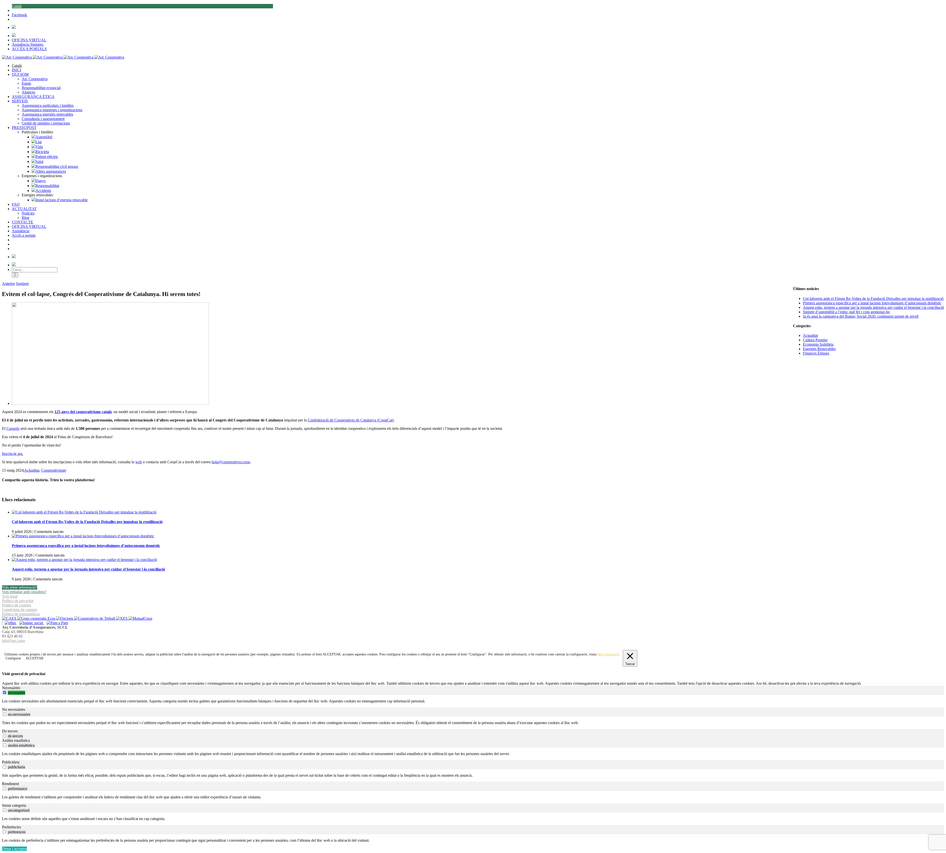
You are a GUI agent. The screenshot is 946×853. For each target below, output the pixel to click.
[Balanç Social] (30, 623)
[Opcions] (65, 618)
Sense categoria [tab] (14, 805)
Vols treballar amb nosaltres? (24, 592)
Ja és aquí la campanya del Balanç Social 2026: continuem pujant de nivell (860, 316)
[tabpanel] (473, 701)
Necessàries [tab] (11, 688)
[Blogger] (475, 646)
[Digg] (470, 646)
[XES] (122, 618)
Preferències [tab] (11, 827)
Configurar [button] (13, 658)
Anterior (8, 283)
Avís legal (9, 596)
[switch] (4, 692)
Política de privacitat (18, 601)
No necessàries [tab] (13, 709)
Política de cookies (16, 605)
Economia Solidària (818, 344)
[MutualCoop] (140, 618)
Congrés (12, 428)
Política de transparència (21, 614)
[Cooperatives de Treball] (95, 618)
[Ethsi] (9, 623)
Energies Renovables (819, 349)
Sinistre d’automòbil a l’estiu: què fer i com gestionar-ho (846, 312)
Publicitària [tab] (10, 762)
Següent (22, 283)
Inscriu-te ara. (12, 453)
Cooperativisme (53, 470)
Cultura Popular (815, 340)
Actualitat (31, 470)
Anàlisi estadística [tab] (16, 740)
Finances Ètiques (816, 353)
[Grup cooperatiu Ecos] (36, 618)
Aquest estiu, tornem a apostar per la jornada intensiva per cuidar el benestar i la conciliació (88, 569)
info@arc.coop (13, 640)
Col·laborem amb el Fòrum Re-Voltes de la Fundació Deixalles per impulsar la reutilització (87, 522)
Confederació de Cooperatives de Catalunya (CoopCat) (351, 420)
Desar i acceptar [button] (14, 849)
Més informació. (608, 654)
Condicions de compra (19, 609)
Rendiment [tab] (10, 784)
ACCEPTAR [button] (331, 654)
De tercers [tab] (10, 731)
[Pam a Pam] (56, 623)
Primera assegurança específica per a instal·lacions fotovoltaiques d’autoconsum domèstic (86, 545)
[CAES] (9, 618)
